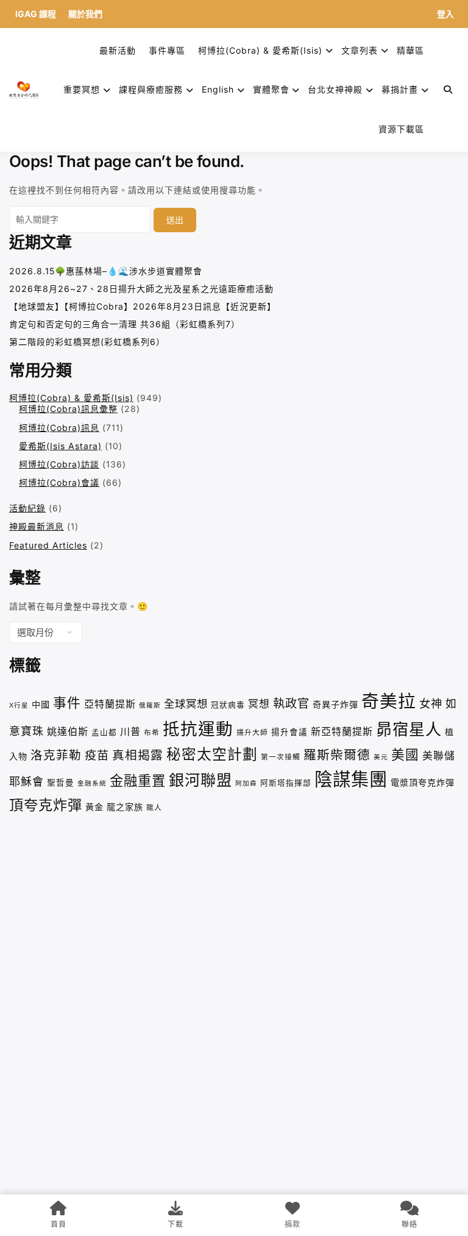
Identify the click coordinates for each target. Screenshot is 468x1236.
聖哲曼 (60, 782)
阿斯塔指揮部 (285, 782)
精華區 (410, 50)
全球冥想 (186, 703)
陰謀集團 (351, 779)
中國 (41, 704)
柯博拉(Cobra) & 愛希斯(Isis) (260, 50)
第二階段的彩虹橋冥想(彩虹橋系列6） (87, 341)
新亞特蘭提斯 (342, 731)
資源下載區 (401, 129)
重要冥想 (81, 89)
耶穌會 (26, 781)
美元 (381, 757)
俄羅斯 (150, 705)
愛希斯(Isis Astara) (60, 446)
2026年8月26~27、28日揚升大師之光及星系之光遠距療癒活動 (141, 288)
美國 (405, 754)
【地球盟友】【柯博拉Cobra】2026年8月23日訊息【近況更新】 (142, 306)
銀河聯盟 (200, 780)
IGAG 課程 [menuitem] (35, 14)
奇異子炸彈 (335, 704)
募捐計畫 (399, 89)
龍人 (154, 807)
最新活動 (117, 50)
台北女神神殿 (335, 89)
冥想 (259, 704)
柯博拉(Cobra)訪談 (59, 464)
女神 (430, 703)
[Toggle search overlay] (448, 89)
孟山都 (104, 732)
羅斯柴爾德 (336, 754)
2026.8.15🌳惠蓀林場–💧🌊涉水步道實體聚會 (105, 271)
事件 (67, 703)
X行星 (19, 705)
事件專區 (167, 50)
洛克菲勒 (56, 755)
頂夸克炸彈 (45, 805)
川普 (130, 731)
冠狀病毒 (228, 704)
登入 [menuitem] (445, 14)
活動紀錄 (27, 508)
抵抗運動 (198, 729)
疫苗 (97, 755)
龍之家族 (125, 806)
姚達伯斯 (67, 731)
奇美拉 (388, 701)
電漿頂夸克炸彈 (423, 782)
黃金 (94, 806)
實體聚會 (271, 89)
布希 (152, 732)
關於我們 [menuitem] (85, 14)
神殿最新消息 (36, 526)
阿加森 (246, 783)
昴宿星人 (409, 729)
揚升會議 (289, 732)
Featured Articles (48, 545)
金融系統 (92, 783)
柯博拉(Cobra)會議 (59, 482)
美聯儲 (438, 756)
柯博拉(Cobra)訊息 (59, 427)
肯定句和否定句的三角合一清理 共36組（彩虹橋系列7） (124, 324)
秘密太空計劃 (212, 754)
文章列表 (359, 50)
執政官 (291, 703)
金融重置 (138, 780)
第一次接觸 (280, 757)
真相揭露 (137, 755)
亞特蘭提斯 (110, 704)
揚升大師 (252, 732)
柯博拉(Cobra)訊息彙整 (68, 408)
